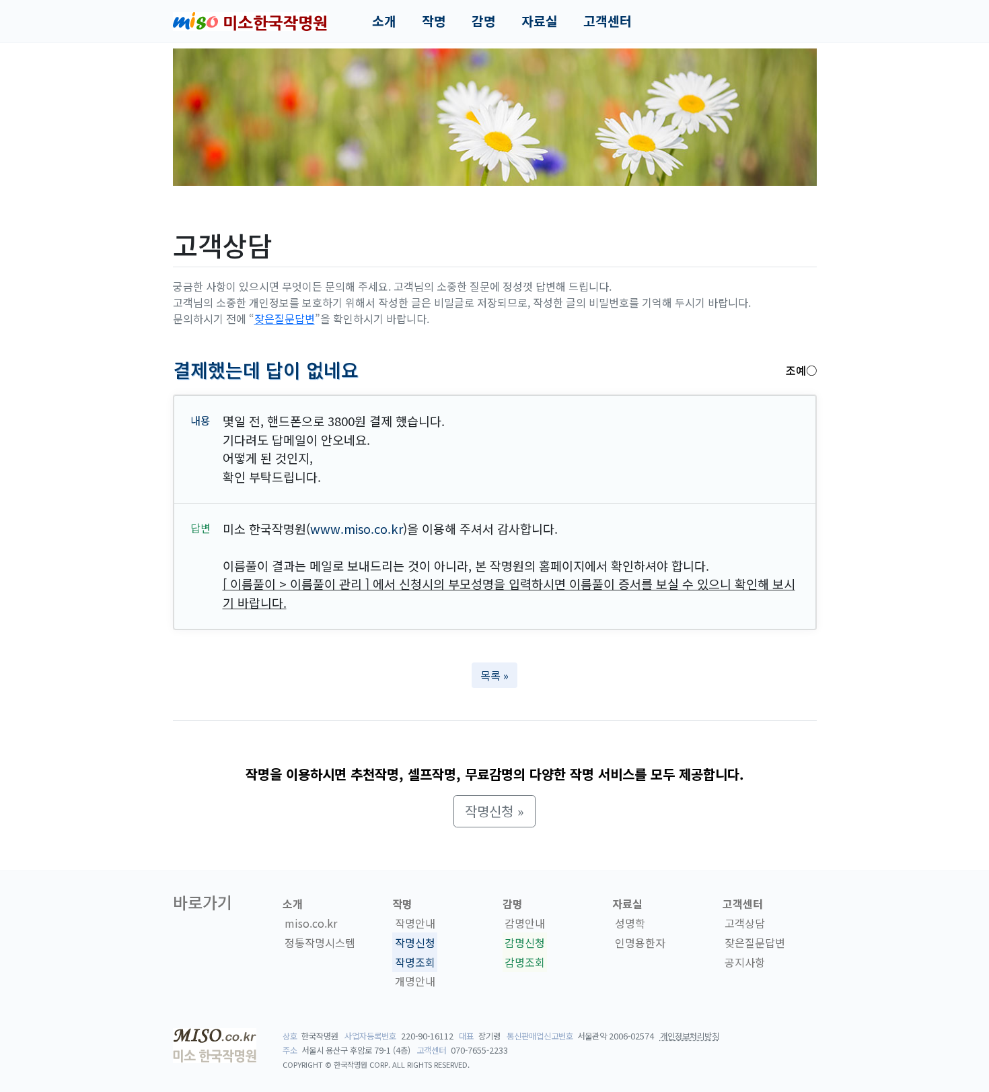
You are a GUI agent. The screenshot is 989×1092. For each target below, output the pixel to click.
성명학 (630, 923)
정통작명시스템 (320, 942)
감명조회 (525, 962)
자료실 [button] (539, 20)
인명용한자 (640, 942)
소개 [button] (384, 20)
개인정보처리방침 (689, 1036)
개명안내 (415, 982)
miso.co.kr (311, 923)
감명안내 (525, 923)
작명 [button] (434, 20)
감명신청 (525, 942)
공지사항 (745, 962)
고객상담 (745, 923)
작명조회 (415, 962)
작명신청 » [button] (494, 811)
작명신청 (415, 942)
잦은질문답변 (284, 318)
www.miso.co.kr (356, 528)
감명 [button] (484, 20)
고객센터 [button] (607, 20)
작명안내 (415, 923)
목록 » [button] (494, 675)
